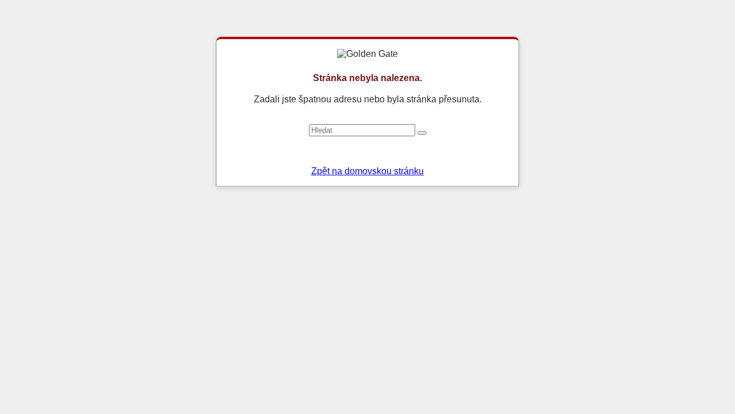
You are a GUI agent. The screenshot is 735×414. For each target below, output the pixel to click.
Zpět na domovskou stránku (367, 171)
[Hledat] (422, 133)
